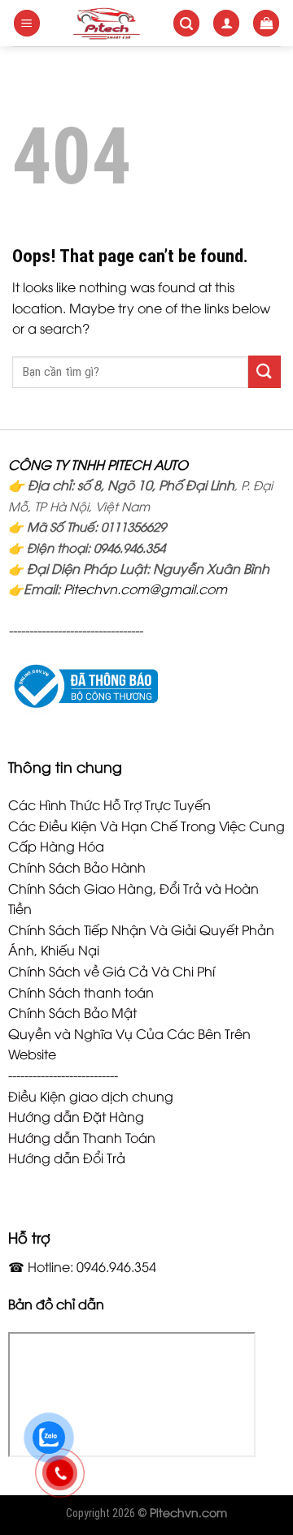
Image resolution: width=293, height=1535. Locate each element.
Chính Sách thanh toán (81, 992)
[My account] (226, 23)
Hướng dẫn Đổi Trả (66, 1157)
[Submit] (264, 371)
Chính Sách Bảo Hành (77, 867)
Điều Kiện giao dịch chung (90, 1096)
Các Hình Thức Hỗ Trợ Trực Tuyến (109, 804)
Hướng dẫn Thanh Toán (81, 1137)
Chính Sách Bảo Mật (72, 1012)
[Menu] (27, 23)
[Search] (186, 23)
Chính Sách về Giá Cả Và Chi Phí (111, 971)
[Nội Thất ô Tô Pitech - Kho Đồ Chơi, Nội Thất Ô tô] (106, 23)
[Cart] (266, 23)
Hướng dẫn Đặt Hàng (76, 1116)
